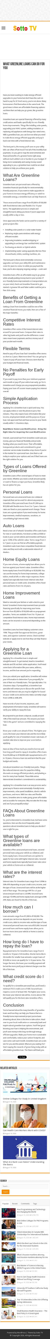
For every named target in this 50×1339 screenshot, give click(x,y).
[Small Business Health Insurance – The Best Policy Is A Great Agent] (9, 1314)
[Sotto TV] (25, 27)
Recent (15, 1204)
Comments (25, 1204)
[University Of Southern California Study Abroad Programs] (9, 1291)
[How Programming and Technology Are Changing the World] (9, 1213)
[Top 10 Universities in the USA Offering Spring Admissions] (9, 1303)
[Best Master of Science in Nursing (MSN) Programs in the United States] (9, 1269)
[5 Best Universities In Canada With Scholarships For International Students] (9, 1235)
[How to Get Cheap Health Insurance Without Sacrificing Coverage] (9, 1280)
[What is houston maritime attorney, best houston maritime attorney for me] (9, 1258)
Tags (35, 1204)
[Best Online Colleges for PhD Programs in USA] (9, 1224)
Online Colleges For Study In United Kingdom (24, 1098)
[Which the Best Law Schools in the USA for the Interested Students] (9, 1247)
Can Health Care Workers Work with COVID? (24, 1130)
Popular (5, 1204)
